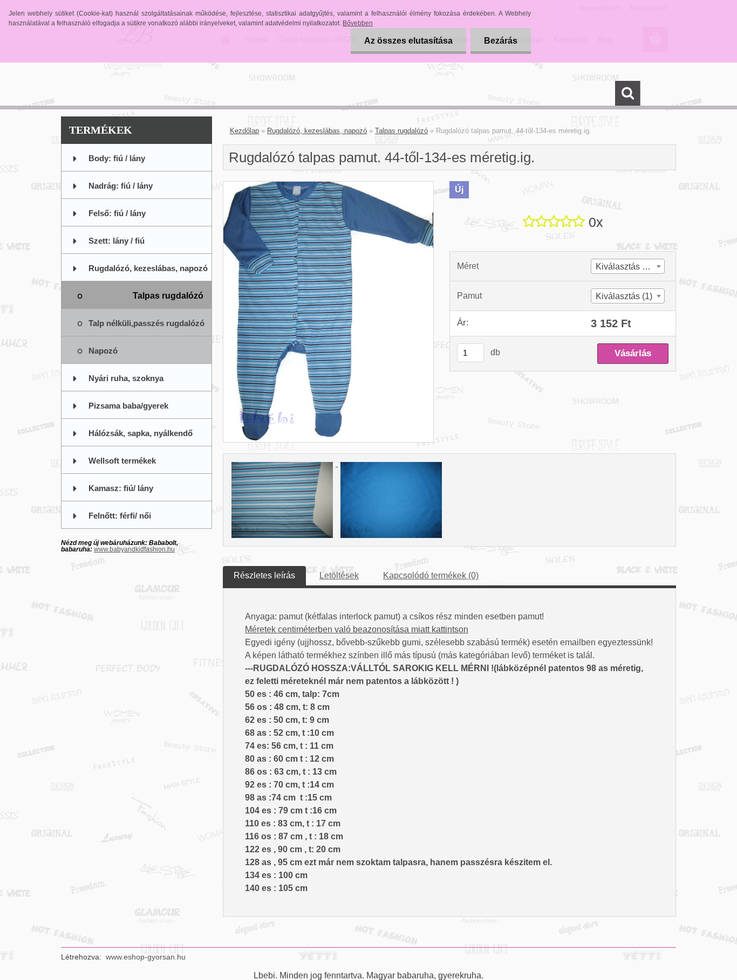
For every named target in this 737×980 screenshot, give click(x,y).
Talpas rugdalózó (401, 131)
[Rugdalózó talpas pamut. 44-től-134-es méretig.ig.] (328, 185)
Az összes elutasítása (408, 40)
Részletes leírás (264, 575)
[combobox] (628, 266)
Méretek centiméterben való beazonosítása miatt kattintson (356, 629)
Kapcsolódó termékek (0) (431, 575)
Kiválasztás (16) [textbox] (626, 266)
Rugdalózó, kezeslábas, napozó (317, 131)
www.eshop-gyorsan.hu (146, 957)
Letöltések (339, 575)
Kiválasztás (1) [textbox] (624, 296)
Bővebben (358, 23)
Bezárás (500, 40)
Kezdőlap (244, 131)
